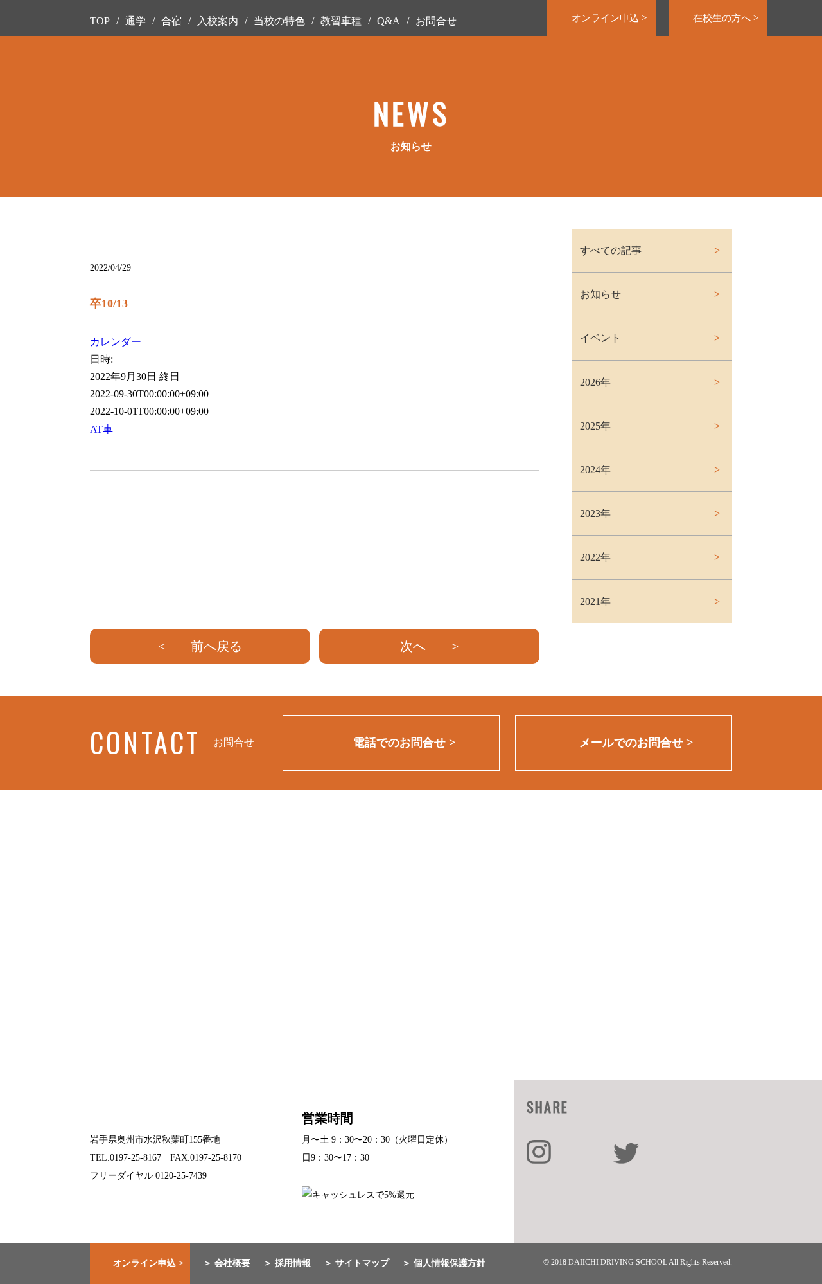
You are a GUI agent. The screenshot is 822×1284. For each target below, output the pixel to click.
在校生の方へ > (725, 18)
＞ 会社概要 (226, 1263)
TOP (100, 20)
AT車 (101, 429)
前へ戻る (216, 646)
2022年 (595, 557)
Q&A (388, 20)
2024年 (595, 469)
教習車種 (341, 20)
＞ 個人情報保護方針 (443, 1263)
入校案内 (217, 20)
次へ (413, 646)
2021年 (595, 601)
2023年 (595, 513)
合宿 (171, 20)
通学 (135, 20)
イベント (600, 337)
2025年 (595, 425)
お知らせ (600, 294)
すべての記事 (611, 250)
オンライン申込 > (609, 18)
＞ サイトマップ (356, 1263)
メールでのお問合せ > (636, 742)
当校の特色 (279, 20)
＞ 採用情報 (287, 1263)
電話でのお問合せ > (404, 742)
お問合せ (436, 20)
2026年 (595, 382)
